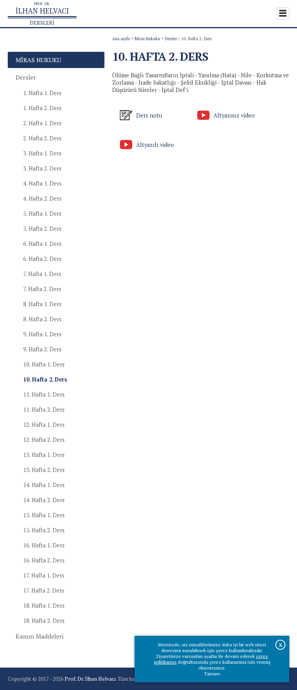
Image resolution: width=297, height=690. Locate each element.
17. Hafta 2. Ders (43, 590)
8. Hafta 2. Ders (42, 319)
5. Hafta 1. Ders (42, 213)
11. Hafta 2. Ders (44, 409)
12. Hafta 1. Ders (44, 424)
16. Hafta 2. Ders (44, 560)
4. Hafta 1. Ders (42, 183)
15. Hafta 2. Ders (44, 530)
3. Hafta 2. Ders (42, 168)
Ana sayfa (121, 38)
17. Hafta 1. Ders (43, 575)
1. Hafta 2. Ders (42, 108)
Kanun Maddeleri (39, 636)
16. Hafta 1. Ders (44, 545)
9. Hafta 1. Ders (42, 334)
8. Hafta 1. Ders (42, 304)
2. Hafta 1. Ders (42, 123)
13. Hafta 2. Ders (44, 470)
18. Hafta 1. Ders (44, 605)
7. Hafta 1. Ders (42, 274)
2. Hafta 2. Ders (42, 138)
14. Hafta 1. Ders (44, 485)
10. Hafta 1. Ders (44, 364)
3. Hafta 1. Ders (42, 153)
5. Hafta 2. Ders (42, 228)
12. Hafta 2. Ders (44, 439)
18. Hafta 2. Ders (44, 620)
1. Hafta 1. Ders (42, 93)
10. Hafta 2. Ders (45, 379)
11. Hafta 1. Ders (44, 394)
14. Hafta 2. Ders (44, 500)
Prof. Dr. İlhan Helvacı (90, 678)
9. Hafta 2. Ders (42, 349)
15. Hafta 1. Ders (44, 515)
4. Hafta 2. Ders (42, 198)
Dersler (171, 38)
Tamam (212, 673)
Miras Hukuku (147, 38)
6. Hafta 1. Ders (42, 243)
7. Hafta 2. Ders (42, 289)
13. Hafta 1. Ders (44, 454)
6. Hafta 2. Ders (42, 258)
